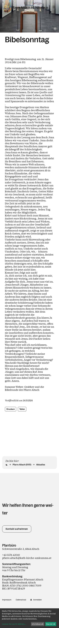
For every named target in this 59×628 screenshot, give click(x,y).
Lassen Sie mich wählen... (14, 624)
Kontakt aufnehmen (17, 529)
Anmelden (37, 600)
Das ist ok (50, 624)
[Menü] (54, 7)
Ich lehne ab (37, 624)
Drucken (10, 409)
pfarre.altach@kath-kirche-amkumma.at (26, 558)
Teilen (22, 409)
